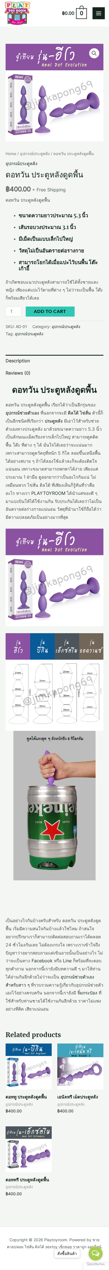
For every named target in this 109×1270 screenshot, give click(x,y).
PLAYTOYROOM (48, 493)
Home (11, 153)
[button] (94, 53)
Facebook (42, 960)
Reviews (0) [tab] (18, 373)
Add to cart (50, 311)
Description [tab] (18, 360)
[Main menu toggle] (99, 13)
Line (67, 960)
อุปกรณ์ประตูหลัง (35, 153)
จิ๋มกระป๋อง (87, 993)
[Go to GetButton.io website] (96, 1264)
